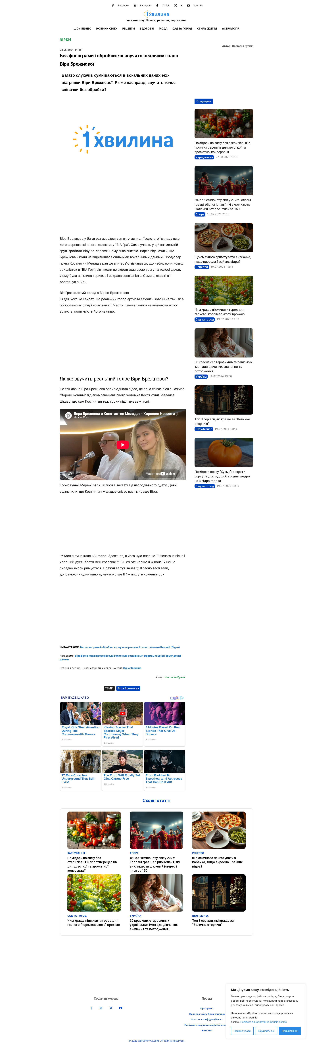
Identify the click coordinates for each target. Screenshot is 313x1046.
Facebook (123, 5)
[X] (176, 6)
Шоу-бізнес (204, 429)
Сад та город (205, 319)
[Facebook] (113, 6)
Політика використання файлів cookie (263, 1021)
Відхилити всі (266, 1030)
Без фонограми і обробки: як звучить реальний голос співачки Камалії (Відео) (130, 647)
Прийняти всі (290, 1030)
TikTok (166, 5)
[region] (266, 1011)
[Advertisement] (123, 206)
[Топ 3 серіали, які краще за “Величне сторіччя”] (224, 400)
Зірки (65, 40)
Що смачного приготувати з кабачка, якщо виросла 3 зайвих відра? (217, 862)
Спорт (200, 214)
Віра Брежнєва (128, 688)
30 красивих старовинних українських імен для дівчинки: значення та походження (223, 366)
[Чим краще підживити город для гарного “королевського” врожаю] (224, 290)
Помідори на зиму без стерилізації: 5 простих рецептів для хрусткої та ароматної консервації (222, 147)
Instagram (145, 5)
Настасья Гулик (242, 46)
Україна (201, 377)
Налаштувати (242, 1030)
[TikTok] (157, 6)
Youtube (198, 5)
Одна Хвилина (132, 667)
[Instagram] (135, 6)
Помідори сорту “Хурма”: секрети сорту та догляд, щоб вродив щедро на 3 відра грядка (222, 476)
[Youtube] (188, 6)
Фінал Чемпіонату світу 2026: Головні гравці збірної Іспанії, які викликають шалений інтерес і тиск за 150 (223, 204)
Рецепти (202, 267)
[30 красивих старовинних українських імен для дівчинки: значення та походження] (224, 342)
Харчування (204, 157)
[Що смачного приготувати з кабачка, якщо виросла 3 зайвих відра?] (224, 237)
